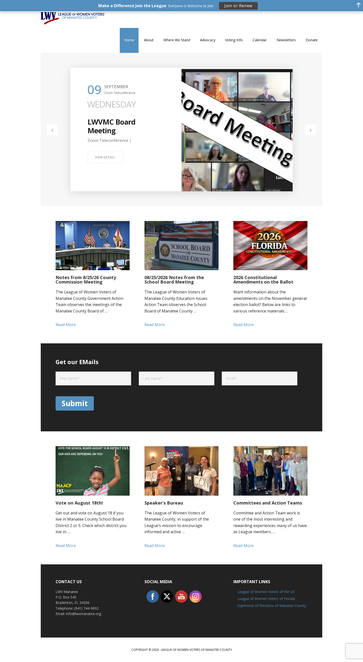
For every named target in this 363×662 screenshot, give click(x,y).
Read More (77, 325)
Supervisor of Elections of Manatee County (271, 605)
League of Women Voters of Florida (266, 598)
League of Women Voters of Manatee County (73, 24)
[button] (52, 129)
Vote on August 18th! (79, 503)
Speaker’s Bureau (163, 503)
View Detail (105, 157)
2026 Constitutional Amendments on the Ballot (263, 279)
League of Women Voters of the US (266, 591)
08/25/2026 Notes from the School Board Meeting (174, 279)
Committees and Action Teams (267, 503)
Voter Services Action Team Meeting (122, 126)
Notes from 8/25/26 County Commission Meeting (86, 279)
